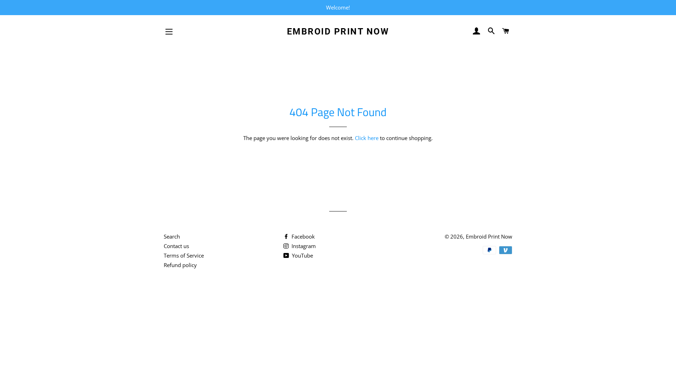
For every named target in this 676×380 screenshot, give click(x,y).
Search (172, 236)
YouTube (301, 255)
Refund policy (180, 264)
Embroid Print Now (338, 31)
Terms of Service (184, 255)
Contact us (176, 245)
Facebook (302, 236)
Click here (366, 137)
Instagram (303, 245)
